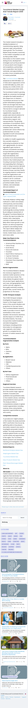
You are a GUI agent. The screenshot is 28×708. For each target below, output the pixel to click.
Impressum (17, 697)
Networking (5, 544)
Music (22, 541)
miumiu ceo (5, 687)
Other (12, 544)
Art (16, 533)
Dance (9, 536)
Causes (21, 533)
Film (21, 536)
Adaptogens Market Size (11, 453)
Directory (8, 698)
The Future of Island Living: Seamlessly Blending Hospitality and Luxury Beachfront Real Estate (13, 653)
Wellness (11, 549)
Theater (4, 549)
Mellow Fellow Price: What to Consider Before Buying (13, 599)
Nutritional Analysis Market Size (13, 450)
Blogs (5, 14)
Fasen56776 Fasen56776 (8, 607)
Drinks (16, 536)
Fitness (4, 539)
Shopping (11, 547)
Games (15, 539)
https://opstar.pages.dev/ (10, 681)
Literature (16, 541)
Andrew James (6, 581)
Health (4, 541)
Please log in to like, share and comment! (13, 507)
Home (9, 541)
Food (11, 14)
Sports (18, 547)
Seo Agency (5, 633)
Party (18, 544)
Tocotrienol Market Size (10, 457)
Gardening (22, 539)
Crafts (4, 536)
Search (22, 517)
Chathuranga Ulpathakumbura (9, 661)
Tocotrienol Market (12, 78)
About (2, 697)
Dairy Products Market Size (11, 460)
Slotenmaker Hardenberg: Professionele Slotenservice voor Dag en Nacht (13, 627)
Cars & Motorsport (7, 533)
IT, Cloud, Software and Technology (12, 552)
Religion (4, 547)
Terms (7, 697)
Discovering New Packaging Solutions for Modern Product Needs (13, 575)
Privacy (12, 697)
